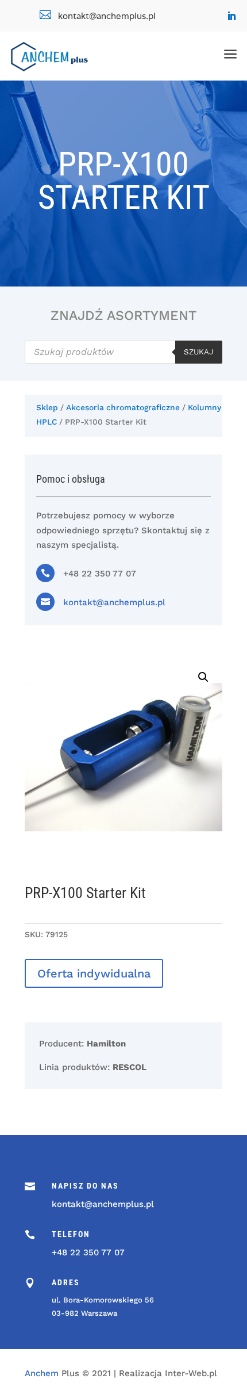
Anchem (42, 1373)
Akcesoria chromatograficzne (123, 407)
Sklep (47, 407)
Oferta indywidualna (93, 973)
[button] (203, 677)
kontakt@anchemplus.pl (114, 602)
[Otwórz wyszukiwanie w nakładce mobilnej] (123, 352)
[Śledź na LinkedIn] (231, 16)
